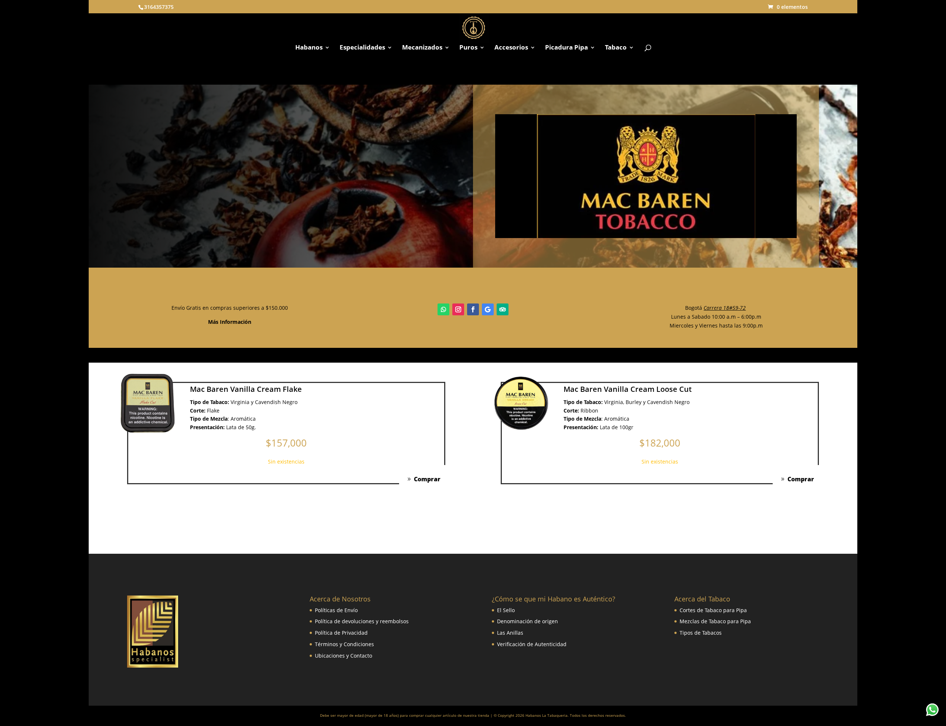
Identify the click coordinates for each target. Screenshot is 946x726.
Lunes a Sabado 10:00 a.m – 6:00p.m (716, 316)
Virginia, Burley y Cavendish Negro (647, 402)
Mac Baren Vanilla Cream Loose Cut (628, 389)
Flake (213, 410)
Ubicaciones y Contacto (343, 655)
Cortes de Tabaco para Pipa (713, 610)
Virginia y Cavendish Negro (264, 402)
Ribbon (589, 410)
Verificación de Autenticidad (531, 644)
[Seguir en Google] (488, 309)
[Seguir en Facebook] (473, 309)
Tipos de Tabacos (701, 632)
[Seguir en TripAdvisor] (502, 309)
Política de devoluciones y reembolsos (362, 621)
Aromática (243, 418)
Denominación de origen (527, 621)
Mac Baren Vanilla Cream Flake (246, 389)
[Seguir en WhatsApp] (443, 309)
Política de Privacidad (341, 632)
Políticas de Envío (336, 610)
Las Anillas (510, 632)
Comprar (427, 479)
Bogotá (715, 307)
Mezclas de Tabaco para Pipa (715, 621)
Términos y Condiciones (344, 644)
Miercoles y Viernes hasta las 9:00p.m (716, 325)
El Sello (506, 610)
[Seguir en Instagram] (458, 309)
